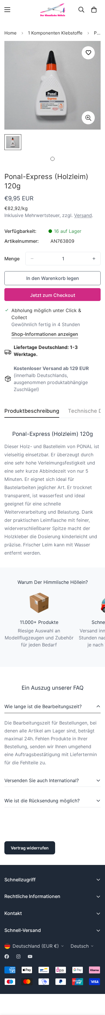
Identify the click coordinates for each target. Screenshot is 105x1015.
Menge (12, 259)
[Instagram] (18, 956)
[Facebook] (6, 956)
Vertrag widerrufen (30, 847)
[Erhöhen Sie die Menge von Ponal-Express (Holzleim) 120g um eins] (94, 258)
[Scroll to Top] (94, 984)
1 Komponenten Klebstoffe (55, 33)
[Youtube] (30, 956)
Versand (83, 215)
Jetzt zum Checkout (52, 295)
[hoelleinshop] (52, 10)
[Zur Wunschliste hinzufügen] (88, 52)
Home (10, 33)
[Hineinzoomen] (88, 117)
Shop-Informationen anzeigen (44, 334)
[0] (94, 9)
